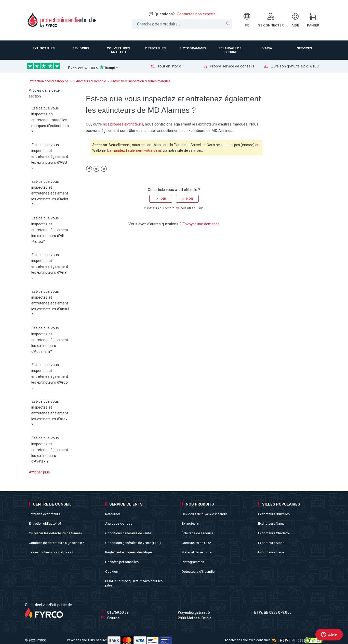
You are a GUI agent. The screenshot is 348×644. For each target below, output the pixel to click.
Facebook (89, 169)
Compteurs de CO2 (196, 543)
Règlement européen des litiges (129, 552)
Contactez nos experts (196, 14)
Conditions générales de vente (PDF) (133, 543)
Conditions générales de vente (128, 533)
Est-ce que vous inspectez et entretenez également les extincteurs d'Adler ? (49, 193)
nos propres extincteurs (123, 124)
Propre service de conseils (231, 66)
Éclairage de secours (197, 533)
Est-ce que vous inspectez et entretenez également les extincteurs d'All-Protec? (49, 230)
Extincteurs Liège (271, 552)
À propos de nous (118, 523)
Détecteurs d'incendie (198, 571)
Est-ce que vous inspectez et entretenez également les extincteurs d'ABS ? (49, 156)
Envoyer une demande (201, 224)
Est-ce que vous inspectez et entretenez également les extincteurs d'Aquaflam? (49, 340)
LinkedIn (104, 169)
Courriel (113, 618)
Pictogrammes (193, 562)
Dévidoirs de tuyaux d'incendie (204, 514)
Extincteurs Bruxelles (274, 514)
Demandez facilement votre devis (134, 150)
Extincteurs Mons (271, 543)
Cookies (111, 571)
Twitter (96, 169)
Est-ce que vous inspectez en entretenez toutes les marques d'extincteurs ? (50, 120)
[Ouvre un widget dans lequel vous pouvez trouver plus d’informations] (329, 635)
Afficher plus (39, 472)
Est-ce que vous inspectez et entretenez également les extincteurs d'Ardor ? (50, 376)
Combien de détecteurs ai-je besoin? (56, 543)
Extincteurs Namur (272, 523)
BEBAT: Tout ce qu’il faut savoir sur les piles (134, 583)
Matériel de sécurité (196, 552)
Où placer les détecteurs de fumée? (55, 533)
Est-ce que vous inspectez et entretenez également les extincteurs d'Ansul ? (50, 303)
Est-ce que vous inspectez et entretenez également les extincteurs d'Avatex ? (49, 450)
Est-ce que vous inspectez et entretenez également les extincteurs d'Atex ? (49, 413)
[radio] (160, 199)
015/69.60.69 (117, 612)
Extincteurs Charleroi (274, 533)
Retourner (112, 514)
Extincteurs (190, 523)
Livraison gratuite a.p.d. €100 (294, 66)
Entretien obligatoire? (45, 523)
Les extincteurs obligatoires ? (51, 552)
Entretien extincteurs (44, 514)
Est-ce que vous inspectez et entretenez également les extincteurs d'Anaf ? (49, 266)
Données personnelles (122, 562)
